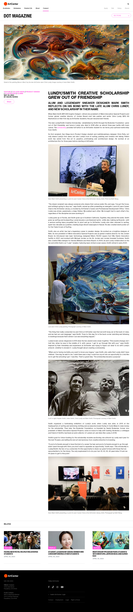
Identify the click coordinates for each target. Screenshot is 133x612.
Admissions (17, 8)
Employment (59, 600)
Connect (45, 8)
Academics (6, 8)
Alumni (127, 8)
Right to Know (75, 600)
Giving (119, 8)
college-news (18, 92)
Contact (50, 600)
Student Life (28, 8)
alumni (20, 93)
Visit (112, 8)
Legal (67, 600)
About (38, 8)
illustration (10, 93)
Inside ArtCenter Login (57, 594)
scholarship (61, 127)
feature (7, 92)
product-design (33, 92)
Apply (106, 8)
